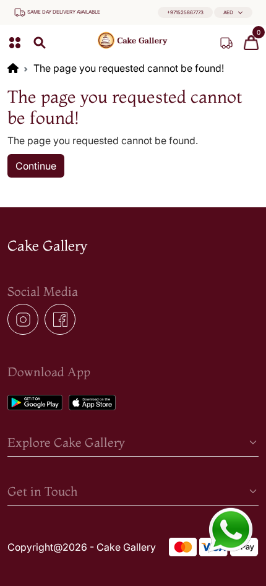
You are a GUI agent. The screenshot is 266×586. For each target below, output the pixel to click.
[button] (233, 13)
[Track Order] (226, 42)
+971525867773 (185, 12)
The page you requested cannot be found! (128, 68)
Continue (35, 166)
